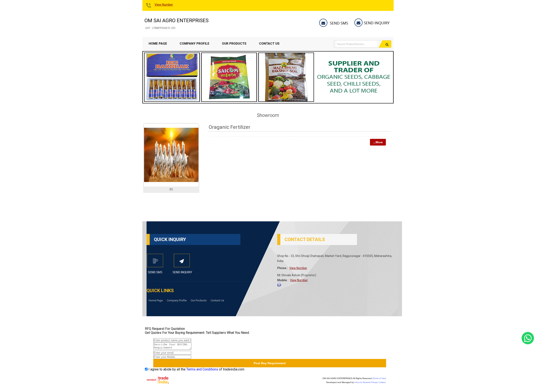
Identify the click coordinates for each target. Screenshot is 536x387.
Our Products (234, 43)
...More (378, 142)
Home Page (158, 43)
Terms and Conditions (202, 369)
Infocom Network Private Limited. (370, 382)
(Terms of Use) (379, 378)
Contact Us (269, 43)
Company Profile (194, 43)
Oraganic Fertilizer (229, 127)
